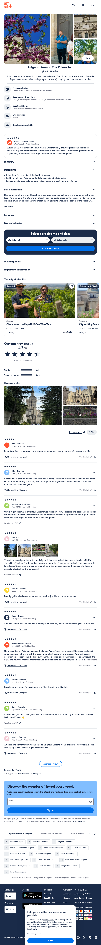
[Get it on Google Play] (32, 895)
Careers (66, 898)
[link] (39, 309)
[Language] (83, 5)
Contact (47, 894)
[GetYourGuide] (8, 5)
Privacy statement (79, 821)
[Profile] (92, 5)
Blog (65, 902)
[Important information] (94, 270)
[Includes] (94, 215)
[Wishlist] (73, 5)
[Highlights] (94, 170)
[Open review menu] (94, 445)
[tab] (20, 833)
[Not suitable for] (94, 223)
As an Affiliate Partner (83, 902)
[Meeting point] (94, 262)
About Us (67, 894)
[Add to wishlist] (71, 286)
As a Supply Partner (82, 894)
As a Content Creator (83, 898)
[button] (50, 71)
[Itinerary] (94, 162)
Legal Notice (49, 898)
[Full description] (94, 190)
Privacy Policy (49, 902)
